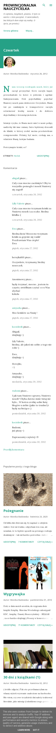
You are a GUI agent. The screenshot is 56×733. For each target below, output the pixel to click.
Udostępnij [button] (43, 155)
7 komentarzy (26, 541)
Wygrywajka (14, 593)
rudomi (16, 390)
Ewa (14, 228)
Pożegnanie (13, 510)
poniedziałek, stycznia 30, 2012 (29, 413)
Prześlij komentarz (13, 449)
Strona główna (10, 30)
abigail (15, 178)
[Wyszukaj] (44, 5)
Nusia (17, 155)
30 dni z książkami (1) (21, 677)
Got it (36, 730)
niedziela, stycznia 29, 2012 (27, 381)
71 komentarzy (26, 625)
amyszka (17, 307)
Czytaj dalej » (45, 541)
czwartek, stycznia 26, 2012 (27, 194)
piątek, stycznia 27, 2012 (25, 248)
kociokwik (17, 326)
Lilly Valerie (18, 203)
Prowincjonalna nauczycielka (19, 7)
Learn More (24, 730)
